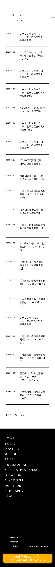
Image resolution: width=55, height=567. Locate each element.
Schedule (12, 454)
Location (13, 475)
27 (16, 415)
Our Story (13, 486)
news (8, 496)
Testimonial (15, 465)
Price (9, 459)
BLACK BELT (14, 480)
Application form (20, 470)
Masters (11, 449)
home (9, 438)
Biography (14, 491)
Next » (21, 415)
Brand (10, 443)
